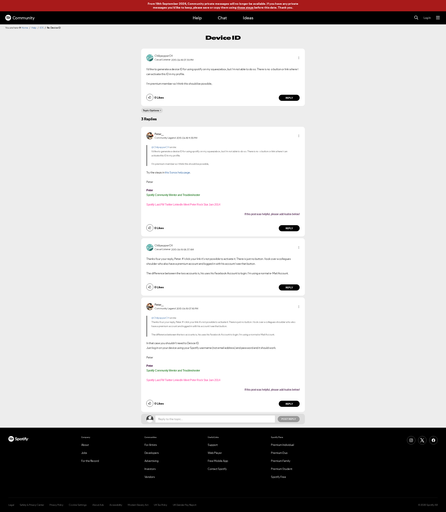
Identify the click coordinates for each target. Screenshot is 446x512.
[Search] (416, 17)
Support (213, 445)
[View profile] (149, 57)
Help (197, 18)
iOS (42, 27)
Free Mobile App (218, 461)
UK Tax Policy (160, 504)
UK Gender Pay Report (184, 504)
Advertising (151, 461)
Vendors (149, 477)
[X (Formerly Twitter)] (422, 440)
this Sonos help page (177, 172)
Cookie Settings (78, 504)
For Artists (150, 445)
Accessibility (115, 504)
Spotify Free (278, 477)
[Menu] (438, 17)
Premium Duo (279, 453)
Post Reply (288, 419)
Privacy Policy (56, 504)
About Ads (98, 504)
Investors (150, 469)
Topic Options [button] (151, 110)
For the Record (90, 461)
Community (24, 18)
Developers (151, 453)
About (85, 445)
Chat (222, 18)
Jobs (84, 453)
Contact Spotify (217, 469)
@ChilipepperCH (160, 147)
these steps (245, 7)
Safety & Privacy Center (32, 504)
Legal (11, 504)
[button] (298, 57)
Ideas (248, 18)
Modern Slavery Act (138, 504)
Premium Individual (282, 445)
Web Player (215, 453)
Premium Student (281, 469)
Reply (289, 98)
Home (24, 27)
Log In (427, 18)
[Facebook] (433, 440)
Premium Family (280, 461)
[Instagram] (411, 440)
